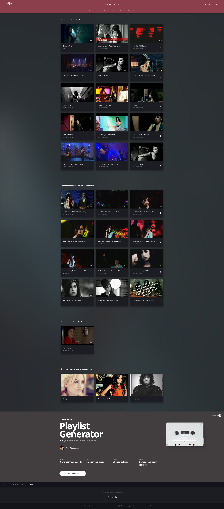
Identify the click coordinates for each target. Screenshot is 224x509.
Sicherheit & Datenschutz (103, 506)
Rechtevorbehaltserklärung (84, 506)
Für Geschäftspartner (149, 506)
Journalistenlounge (135, 506)
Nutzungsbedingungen (120, 506)
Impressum (70, 506)
